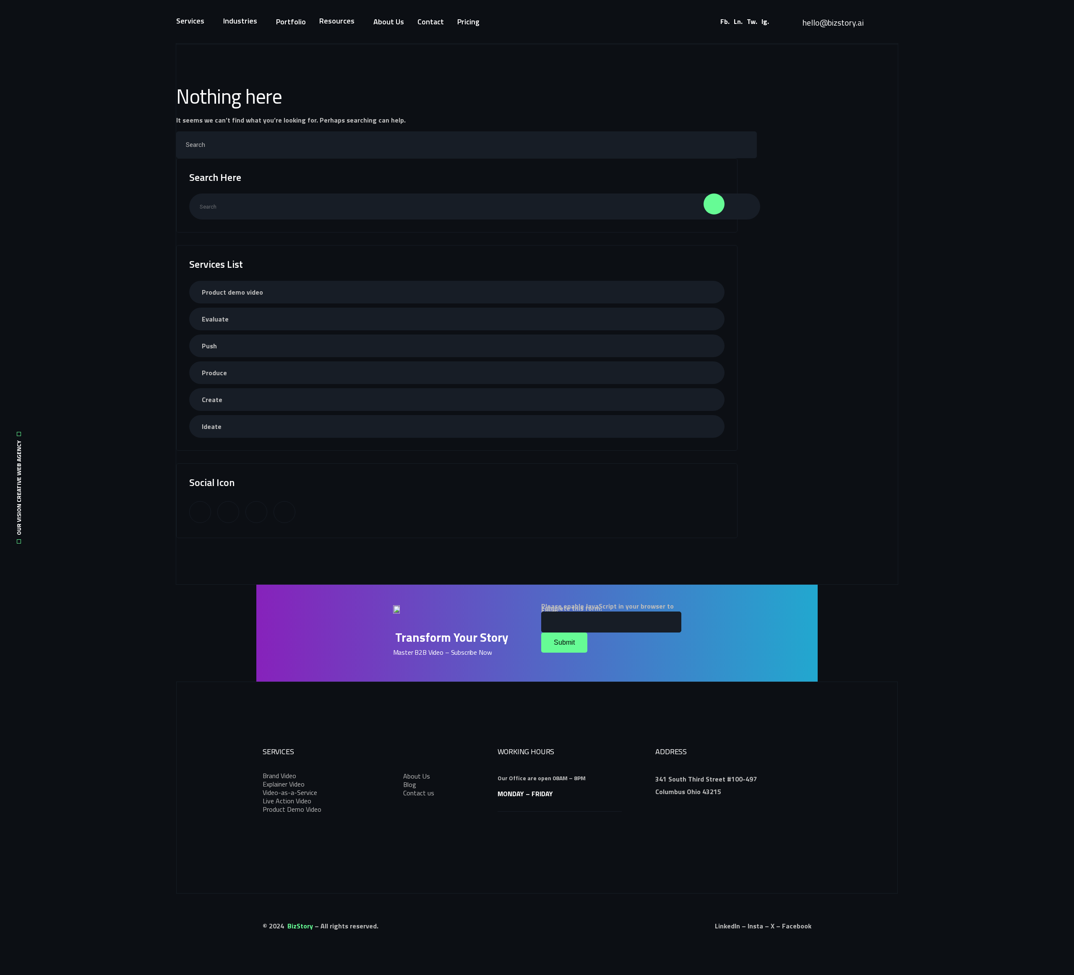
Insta (755, 926)
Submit (564, 642)
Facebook (796, 926)
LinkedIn (727, 926)
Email (552, 610)
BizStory (300, 926)
